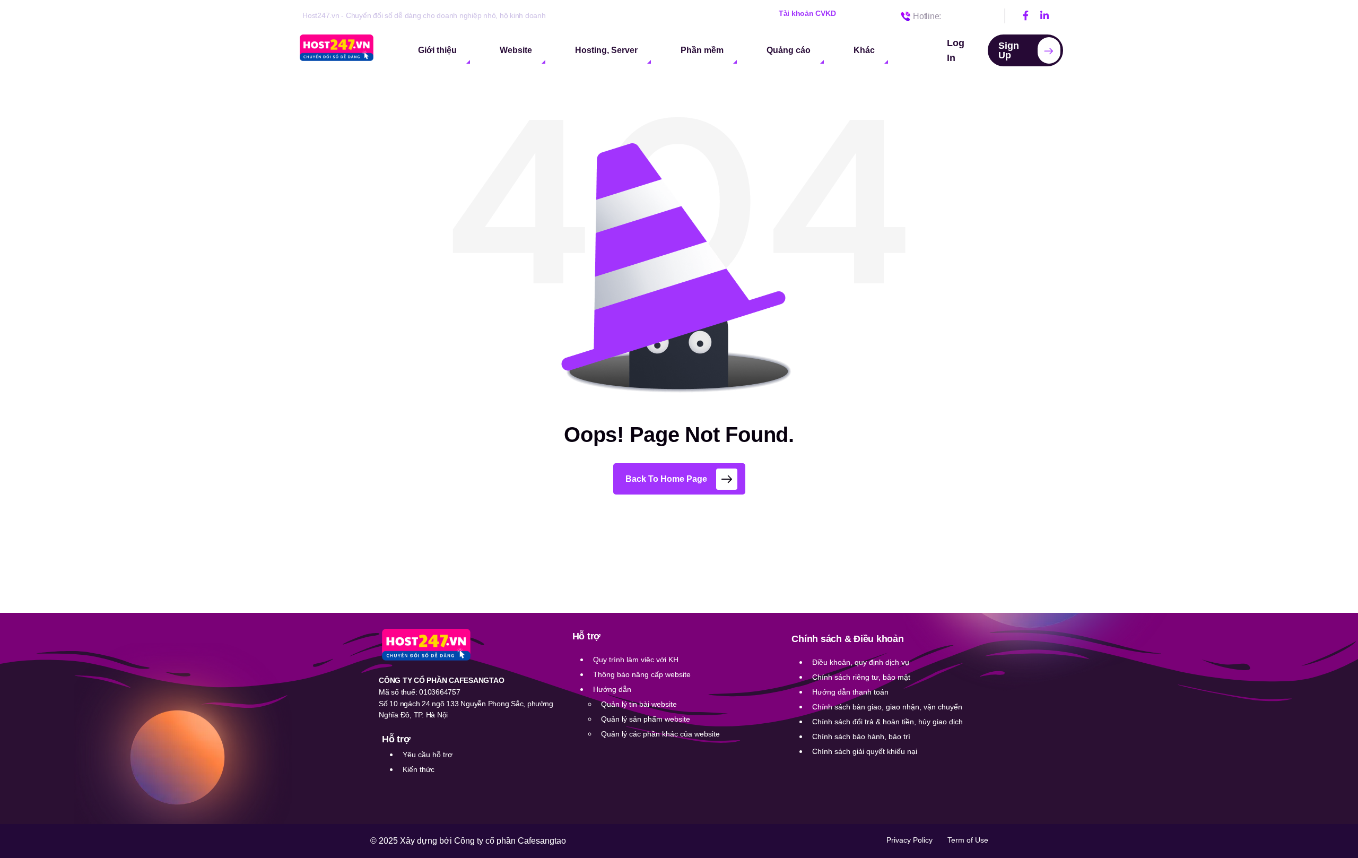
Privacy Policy (909, 840)
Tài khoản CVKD (807, 13)
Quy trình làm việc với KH (635, 659)
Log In (955, 50)
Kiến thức (418, 769)
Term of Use (967, 840)
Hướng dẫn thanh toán (850, 692)
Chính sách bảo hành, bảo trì (861, 736)
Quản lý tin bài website (639, 704)
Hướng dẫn (612, 689)
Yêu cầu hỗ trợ (427, 754)
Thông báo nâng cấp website (642, 674)
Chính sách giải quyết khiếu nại (864, 751)
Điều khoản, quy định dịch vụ (860, 662)
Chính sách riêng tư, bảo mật (861, 677)
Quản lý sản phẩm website (645, 719)
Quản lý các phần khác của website (660, 734)
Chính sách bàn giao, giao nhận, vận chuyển (887, 707)
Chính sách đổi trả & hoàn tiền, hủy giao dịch (887, 721)
